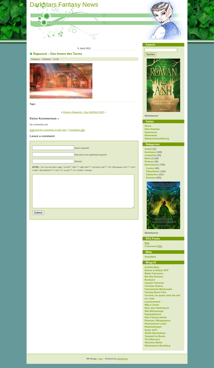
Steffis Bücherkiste (155, 333)
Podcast (149, 161)
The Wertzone (152, 339)
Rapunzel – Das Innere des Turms (57, 53)
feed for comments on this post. (48, 130)
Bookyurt (150, 279)
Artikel (148, 149)
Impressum (151, 132)
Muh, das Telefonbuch (157, 308)
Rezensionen (152, 164)
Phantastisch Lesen (155, 323)
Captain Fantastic (154, 283)
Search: (150, 44)
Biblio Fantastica (154, 273)
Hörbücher (152, 174)
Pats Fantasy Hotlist (156, 317)
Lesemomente (152, 301)
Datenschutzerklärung (157, 138)
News (148, 158)
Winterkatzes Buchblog (157, 345)
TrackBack (77, 130)
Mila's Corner (152, 305)
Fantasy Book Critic (155, 292)
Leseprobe (150, 155)
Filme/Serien (153, 171)
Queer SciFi (151, 330)
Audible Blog (152, 267)
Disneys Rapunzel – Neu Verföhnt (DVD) (83, 112)
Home (148, 126)
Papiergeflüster (153, 314)
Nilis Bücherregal (154, 311)
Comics (150, 168)
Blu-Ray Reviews (154, 276)
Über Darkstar (152, 129)
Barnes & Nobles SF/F (157, 270)
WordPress (122, 359)
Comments (153, 246)
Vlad (100, 359)
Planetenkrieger (153, 327)
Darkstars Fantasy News (64, 4)
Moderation (151, 135)
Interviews (150, 152)
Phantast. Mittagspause (158, 320)
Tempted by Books (155, 336)
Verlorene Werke (153, 342)
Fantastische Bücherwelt (158, 289)
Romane (150, 177)
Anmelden (150, 256)
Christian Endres (154, 286)
